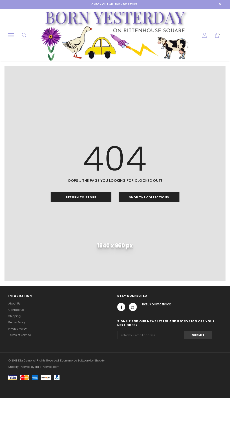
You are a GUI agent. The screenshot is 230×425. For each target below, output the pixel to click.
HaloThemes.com (47, 367)
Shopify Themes (19, 367)
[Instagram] (133, 307)
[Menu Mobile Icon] (11, 35)
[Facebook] (121, 307)
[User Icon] (204, 35)
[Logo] (115, 35)
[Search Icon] (24, 35)
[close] (220, 4)
